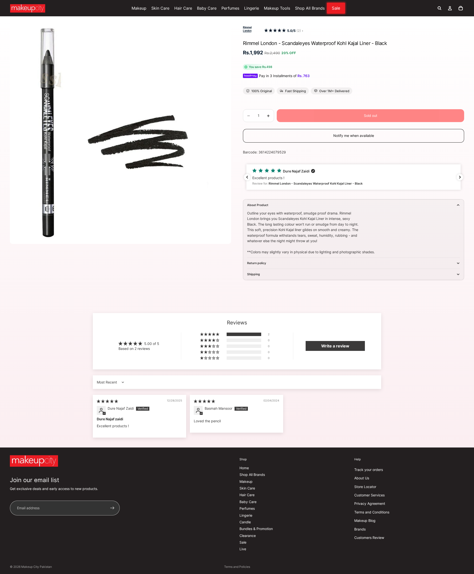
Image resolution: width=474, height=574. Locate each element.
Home (244, 468)
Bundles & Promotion (256, 529)
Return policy (256, 263)
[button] (275, 30)
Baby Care (248, 502)
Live (242, 549)
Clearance (247, 535)
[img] (107, 401)
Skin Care (247, 488)
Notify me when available (353, 135)
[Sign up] (112, 508)
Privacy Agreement (369, 503)
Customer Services (369, 495)
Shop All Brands (252, 474)
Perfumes (247, 508)
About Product (257, 205)
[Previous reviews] (247, 177)
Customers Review (369, 537)
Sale (242, 542)
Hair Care (247, 495)
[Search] (439, 8)
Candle (245, 522)
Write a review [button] (335, 345)
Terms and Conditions (371, 512)
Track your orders (368, 470)
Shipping (253, 274)
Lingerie (245, 515)
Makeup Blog (364, 520)
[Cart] (460, 8)
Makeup (246, 481)
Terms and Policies (237, 567)
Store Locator (365, 487)
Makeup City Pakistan (36, 567)
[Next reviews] (460, 177)
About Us (361, 478)
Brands (360, 529)
